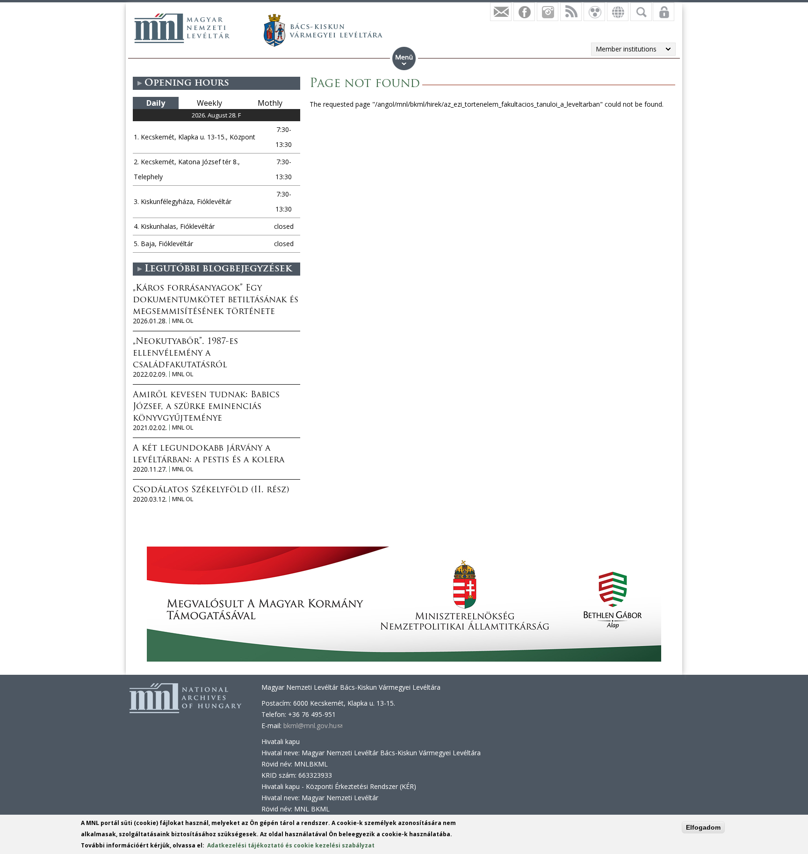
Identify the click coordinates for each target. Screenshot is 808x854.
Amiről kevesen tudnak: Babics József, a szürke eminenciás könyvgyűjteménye (206, 407)
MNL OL (182, 321)
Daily (155, 103)
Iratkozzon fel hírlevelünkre (501, 11)
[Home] (182, 28)
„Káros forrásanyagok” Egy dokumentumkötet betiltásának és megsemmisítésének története (215, 300)
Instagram (547, 11)
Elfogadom (703, 827)
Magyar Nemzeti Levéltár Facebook (524, 11)
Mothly (270, 103)
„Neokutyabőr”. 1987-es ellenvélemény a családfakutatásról (185, 354)
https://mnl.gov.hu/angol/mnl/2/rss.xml (571, 11)
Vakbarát (594, 11)
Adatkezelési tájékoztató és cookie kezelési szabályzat (291, 845)
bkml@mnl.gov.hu (312, 725)
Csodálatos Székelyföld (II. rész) (211, 490)
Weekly (209, 103)
